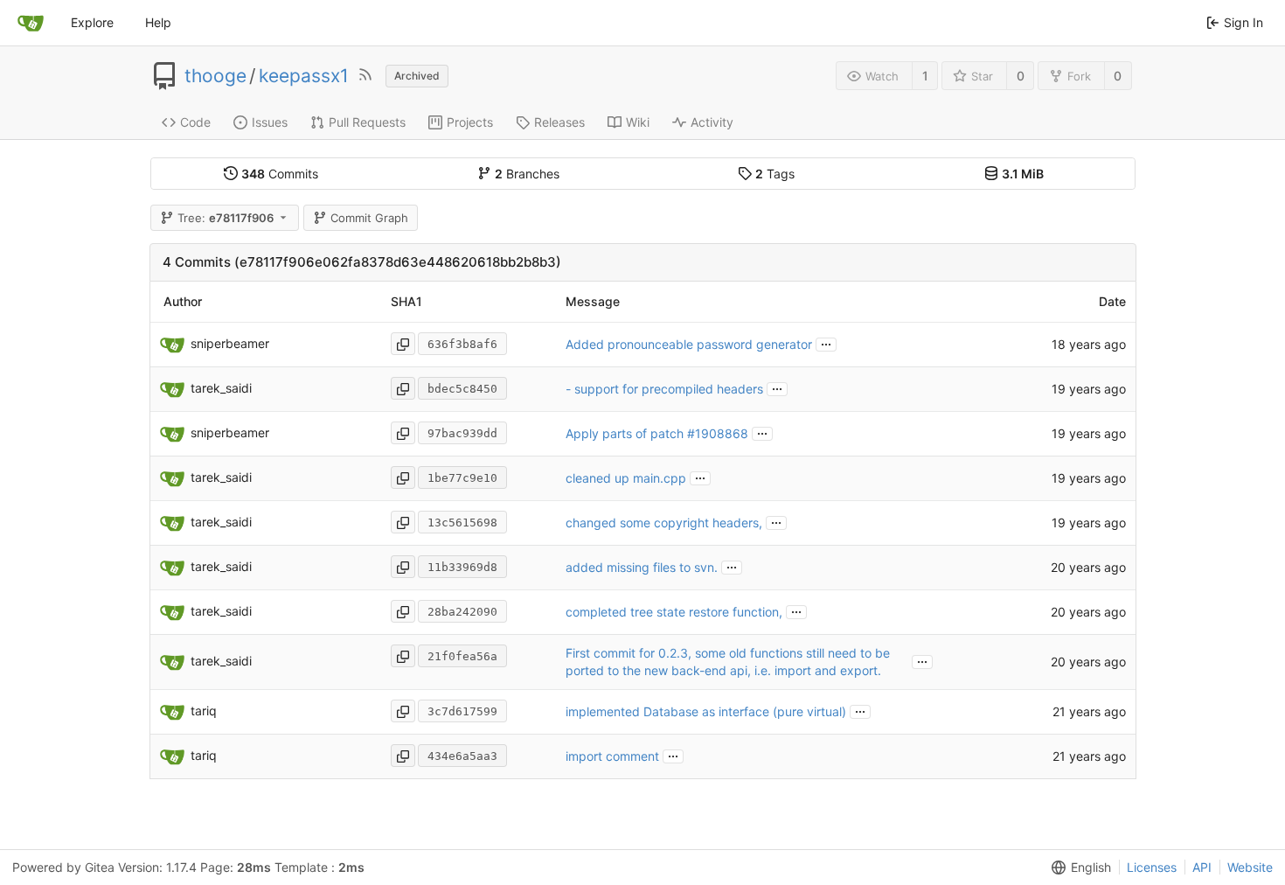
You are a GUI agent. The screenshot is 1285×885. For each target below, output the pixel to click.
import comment (612, 756)
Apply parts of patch (626, 433)
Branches (527, 173)
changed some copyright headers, (664, 522)
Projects (470, 122)
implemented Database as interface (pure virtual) (706, 711)
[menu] (1078, 867)
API (1202, 867)
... (826, 343)
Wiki (637, 122)
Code (195, 122)
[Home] (30, 23)
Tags (775, 173)
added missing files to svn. (642, 567)
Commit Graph (369, 218)
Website (1250, 867)
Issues (270, 122)
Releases (559, 122)
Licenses (1152, 867)
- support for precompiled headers (664, 388)
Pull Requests (367, 122)
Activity (712, 122)
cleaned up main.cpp (626, 477)
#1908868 (717, 433)
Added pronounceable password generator (689, 344)
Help (158, 22)
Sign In (1243, 22)
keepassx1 (304, 76)
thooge (215, 76)
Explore (92, 22)
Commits (279, 173)
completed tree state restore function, (674, 611)
